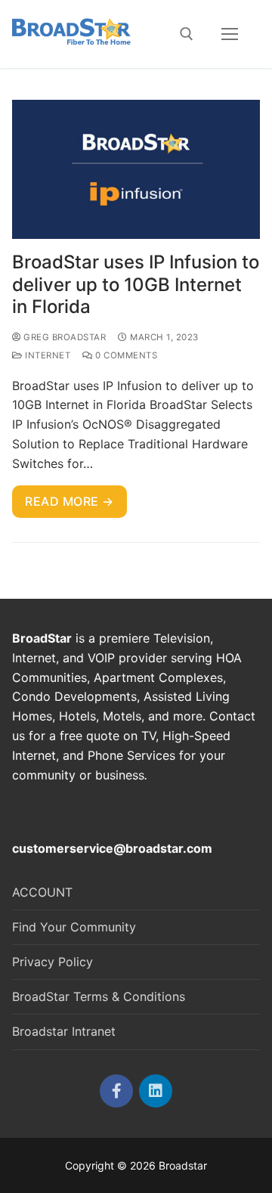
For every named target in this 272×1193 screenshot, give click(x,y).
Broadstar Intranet (64, 1031)
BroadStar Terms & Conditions (98, 996)
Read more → (69, 501)
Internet (46, 355)
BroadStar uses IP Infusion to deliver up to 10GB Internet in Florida (135, 284)
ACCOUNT (42, 892)
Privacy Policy (52, 961)
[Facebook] (116, 1091)
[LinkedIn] (155, 1091)
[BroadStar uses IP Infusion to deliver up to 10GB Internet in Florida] (136, 170)
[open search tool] (186, 34)
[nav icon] (230, 34)
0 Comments (125, 355)
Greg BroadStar (63, 337)
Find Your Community (74, 926)
